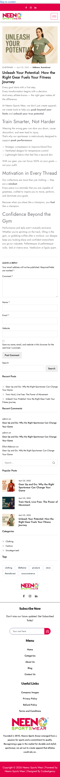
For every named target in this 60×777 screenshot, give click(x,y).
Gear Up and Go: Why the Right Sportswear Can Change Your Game (30, 388)
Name (6, 302)
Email (5, 315)
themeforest (45, 67)
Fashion (9, 545)
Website (6, 328)
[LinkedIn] (35, 7)
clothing (8, 567)
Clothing (7, 67)
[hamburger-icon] (54, 16)
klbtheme (36, 67)
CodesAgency (48, 771)
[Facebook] (26, 7)
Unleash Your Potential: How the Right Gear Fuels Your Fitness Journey (28, 77)
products (36, 567)
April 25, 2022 (23, 67)
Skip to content (8, 2)
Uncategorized (12, 550)
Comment (7, 276)
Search (5, 362)
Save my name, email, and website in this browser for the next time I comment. (28, 346)
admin (5, 418)
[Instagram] (30, 7)
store (48, 567)
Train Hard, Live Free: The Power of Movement (27, 394)
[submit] (47, 631)
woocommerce (28, 573)
